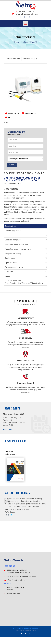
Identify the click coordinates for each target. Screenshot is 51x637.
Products (24, 42)
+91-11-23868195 (26, 11)
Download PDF (31, 113)
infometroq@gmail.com (26, 14)
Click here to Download (10, 453)
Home (16, 42)
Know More (7, 430)
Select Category (30, 59)
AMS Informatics (30, 630)
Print (10, 117)
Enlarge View (13, 113)
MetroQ (33, 42)
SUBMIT (12, 165)
